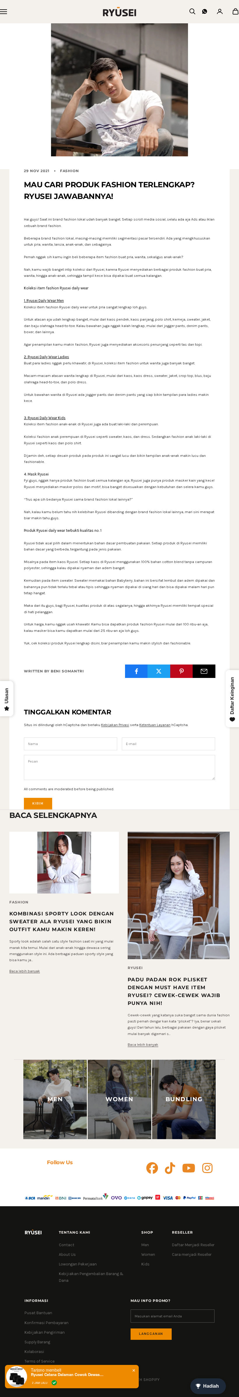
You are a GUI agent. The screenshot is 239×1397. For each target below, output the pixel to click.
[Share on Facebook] (136, 671)
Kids (145, 1264)
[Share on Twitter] (159, 671)
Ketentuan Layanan (155, 725)
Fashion (69, 171)
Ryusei (135, 968)
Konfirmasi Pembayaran (46, 1322)
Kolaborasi (34, 1351)
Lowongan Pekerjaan (78, 1264)
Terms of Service (39, 1361)
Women (148, 1254)
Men (145, 1244)
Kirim (38, 803)
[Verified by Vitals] (54, 1382)
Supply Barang (37, 1342)
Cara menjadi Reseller (192, 1254)
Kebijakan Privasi (115, 725)
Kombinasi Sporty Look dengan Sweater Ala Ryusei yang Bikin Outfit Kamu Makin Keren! (61, 921)
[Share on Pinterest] (182, 671)
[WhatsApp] (205, 11)
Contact (66, 1244)
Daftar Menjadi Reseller (193, 1244)
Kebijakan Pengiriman (44, 1332)
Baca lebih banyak (24, 971)
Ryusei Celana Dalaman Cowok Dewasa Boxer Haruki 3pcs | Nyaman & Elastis (67, 1374)
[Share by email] (204, 671)
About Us (67, 1254)
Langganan (151, 1334)
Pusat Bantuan (38, 1312)
